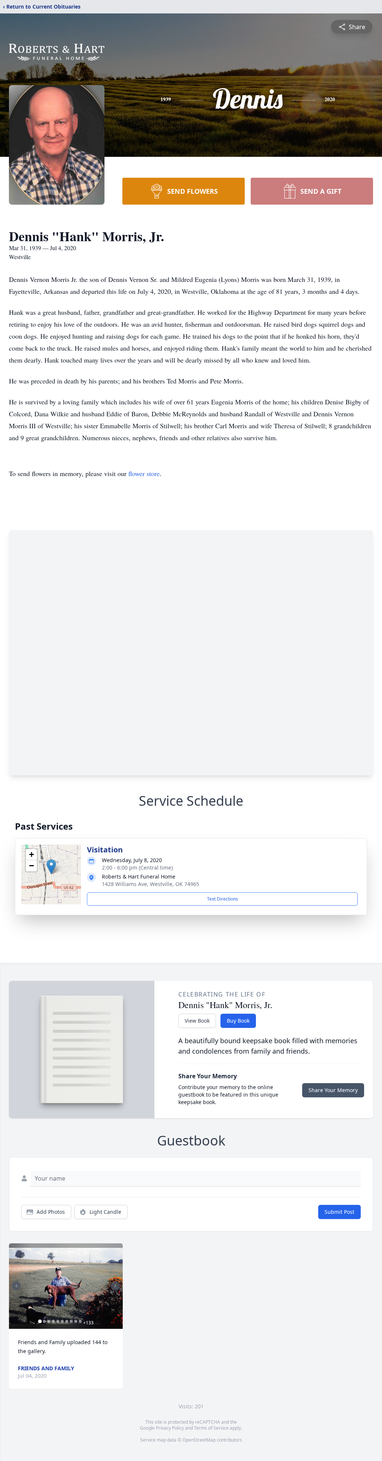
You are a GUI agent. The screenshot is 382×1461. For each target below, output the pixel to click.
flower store (144, 473)
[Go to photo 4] (53, 1321)
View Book (197, 1020)
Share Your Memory (333, 1090)
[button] (51, 866)
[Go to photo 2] (44, 1321)
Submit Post (339, 1211)
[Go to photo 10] (80, 1321)
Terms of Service (211, 1428)
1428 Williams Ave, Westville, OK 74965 (150, 884)
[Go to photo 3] (48, 1321)
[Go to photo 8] (71, 1321)
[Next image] (115, 1285)
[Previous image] (16, 1285)
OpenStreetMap (199, 1440)
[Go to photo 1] (40, 1321)
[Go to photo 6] (62, 1321)
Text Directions (222, 899)
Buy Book (238, 1020)
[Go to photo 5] (57, 1321)
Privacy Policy (170, 1428)
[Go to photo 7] (66, 1321)
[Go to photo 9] (75, 1321)
